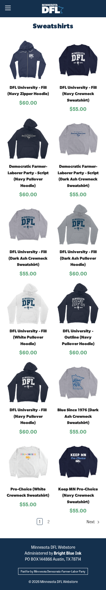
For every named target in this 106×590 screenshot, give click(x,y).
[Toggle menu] (8, 8)
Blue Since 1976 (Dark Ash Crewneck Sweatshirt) (78, 416)
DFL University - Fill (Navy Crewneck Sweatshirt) (78, 94)
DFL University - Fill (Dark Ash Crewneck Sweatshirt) (27, 258)
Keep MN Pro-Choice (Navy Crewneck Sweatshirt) (78, 495)
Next (91, 521)
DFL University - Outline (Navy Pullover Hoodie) (78, 337)
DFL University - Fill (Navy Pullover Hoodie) (28, 416)
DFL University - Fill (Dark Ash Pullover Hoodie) (78, 258)
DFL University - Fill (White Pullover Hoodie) (28, 337)
